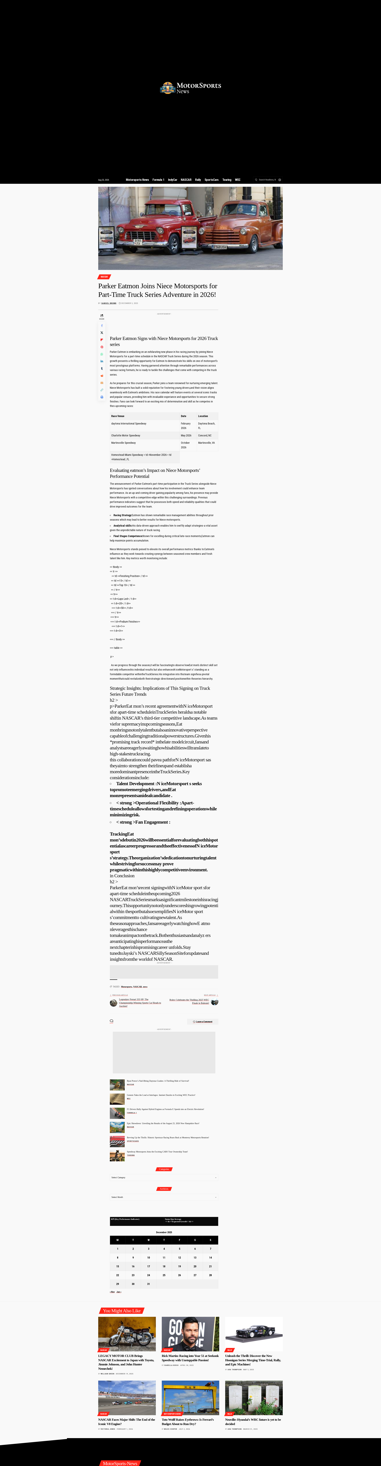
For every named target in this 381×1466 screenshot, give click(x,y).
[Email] (101, 382)
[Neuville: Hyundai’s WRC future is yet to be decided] (254, 1398)
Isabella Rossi (171, 1365)
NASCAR (104, 277)
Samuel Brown (108, 303)
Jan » (118, 1292)
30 (133, 1284)
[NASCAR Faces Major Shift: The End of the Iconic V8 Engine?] (127, 1398)
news (145, 987)
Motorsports (126, 987)
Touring (131, 1155)
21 (210, 1266)
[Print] (101, 397)
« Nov (112, 1292)
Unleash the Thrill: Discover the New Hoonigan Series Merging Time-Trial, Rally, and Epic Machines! (253, 1360)
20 (195, 1266)
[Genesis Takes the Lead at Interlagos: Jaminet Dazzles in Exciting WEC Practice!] (117, 1099)
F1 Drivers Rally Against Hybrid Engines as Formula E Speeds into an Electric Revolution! (165, 1109)
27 (195, 1275)
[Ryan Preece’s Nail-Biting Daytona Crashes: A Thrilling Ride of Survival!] (117, 1085)
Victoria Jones (108, 1429)
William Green (107, 1374)
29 (117, 1284)
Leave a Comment (204, 1021)
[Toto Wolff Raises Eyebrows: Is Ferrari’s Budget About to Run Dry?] (190, 1398)
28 (210, 1275)
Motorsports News (172, 1414)
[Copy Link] (101, 389)
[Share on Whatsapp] (101, 354)
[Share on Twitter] (101, 332)
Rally (229, 1350)
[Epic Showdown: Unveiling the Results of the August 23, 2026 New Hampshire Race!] (117, 1127)
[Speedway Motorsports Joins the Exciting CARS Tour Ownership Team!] (117, 1155)
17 (148, 1266)
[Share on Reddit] (101, 375)
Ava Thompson (235, 1370)
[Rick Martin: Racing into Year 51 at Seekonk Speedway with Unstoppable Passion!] (190, 1334)
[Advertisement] (164, 323)
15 (117, 1266)
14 (210, 1257)
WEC (129, 1099)
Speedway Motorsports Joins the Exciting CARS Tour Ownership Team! (157, 1152)
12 (179, 1257)
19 (179, 1266)
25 (164, 1275)
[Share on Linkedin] (101, 361)
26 (179, 1275)
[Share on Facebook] (101, 325)
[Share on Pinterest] (101, 347)
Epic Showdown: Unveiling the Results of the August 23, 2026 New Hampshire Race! (163, 1123)
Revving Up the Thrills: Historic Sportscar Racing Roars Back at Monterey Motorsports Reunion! (168, 1137)
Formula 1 (132, 1113)
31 (148, 1284)
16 (133, 1266)
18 (164, 1266)
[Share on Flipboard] (101, 339)
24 (148, 1275)
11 (164, 1257)
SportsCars (133, 1141)
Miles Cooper (170, 1429)
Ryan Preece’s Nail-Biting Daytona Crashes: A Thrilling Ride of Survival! (158, 1081)
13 (195, 1257)
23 (133, 1275)
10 (148, 1257)
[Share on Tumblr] (101, 368)
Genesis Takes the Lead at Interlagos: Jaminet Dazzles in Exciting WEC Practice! (161, 1095)
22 (117, 1275)
